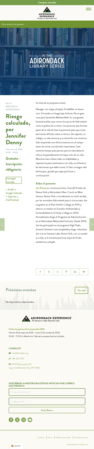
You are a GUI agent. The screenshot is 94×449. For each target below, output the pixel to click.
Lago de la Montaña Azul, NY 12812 (24, 367)
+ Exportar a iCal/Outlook (12, 198)
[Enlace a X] (17, 420)
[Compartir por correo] (83, 272)
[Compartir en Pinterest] (66, 272)
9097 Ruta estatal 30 (21, 364)
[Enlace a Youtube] (30, 420)
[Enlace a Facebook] (11, 420)
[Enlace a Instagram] (23, 420)
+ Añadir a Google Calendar (14, 191)
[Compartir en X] (49, 272)
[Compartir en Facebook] (40, 272)
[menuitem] (47, 2)
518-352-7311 (18, 358)
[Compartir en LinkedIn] (75, 272)
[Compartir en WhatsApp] (57, 272)
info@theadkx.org (20, 353)
